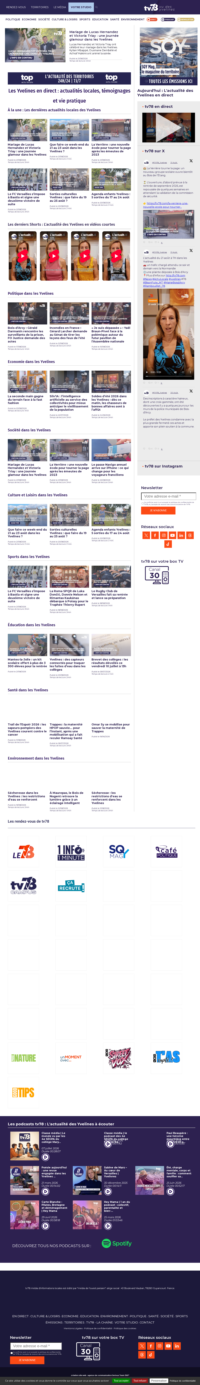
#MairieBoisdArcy (174, 282)
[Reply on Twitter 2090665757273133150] (145, 383)
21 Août (174, 162)
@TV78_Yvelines (159, 162)
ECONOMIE (29, 19)
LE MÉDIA (60, 7)
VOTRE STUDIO (81, 7)
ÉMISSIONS (54, 1322)
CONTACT (147, 1322)
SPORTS (84, 19)
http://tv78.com (175, 275)
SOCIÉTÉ (44, 19)
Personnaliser (159, 1380)
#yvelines (175, 279)
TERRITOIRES (40, 7)
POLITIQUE (13, 19)
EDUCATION (100, 19)
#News (147, 279)
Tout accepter (121, 1380)
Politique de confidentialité (98, 1328)
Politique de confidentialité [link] (183, 1381)
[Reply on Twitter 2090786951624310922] (145, 242)
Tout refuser (139, 1380)
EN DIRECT (20, 1316)
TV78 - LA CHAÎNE (99, 1322)
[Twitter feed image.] (168, 224)
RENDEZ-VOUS (16, 7)
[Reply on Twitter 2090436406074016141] (145, 497)
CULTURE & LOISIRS (65, 19)
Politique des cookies (125, 1328)
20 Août (174, 392)
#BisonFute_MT (153, 282)
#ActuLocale (160, 279)
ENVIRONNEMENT (133, 19)
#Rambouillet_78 (154, 286)
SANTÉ (114, 19)
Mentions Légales (73, 1328)
